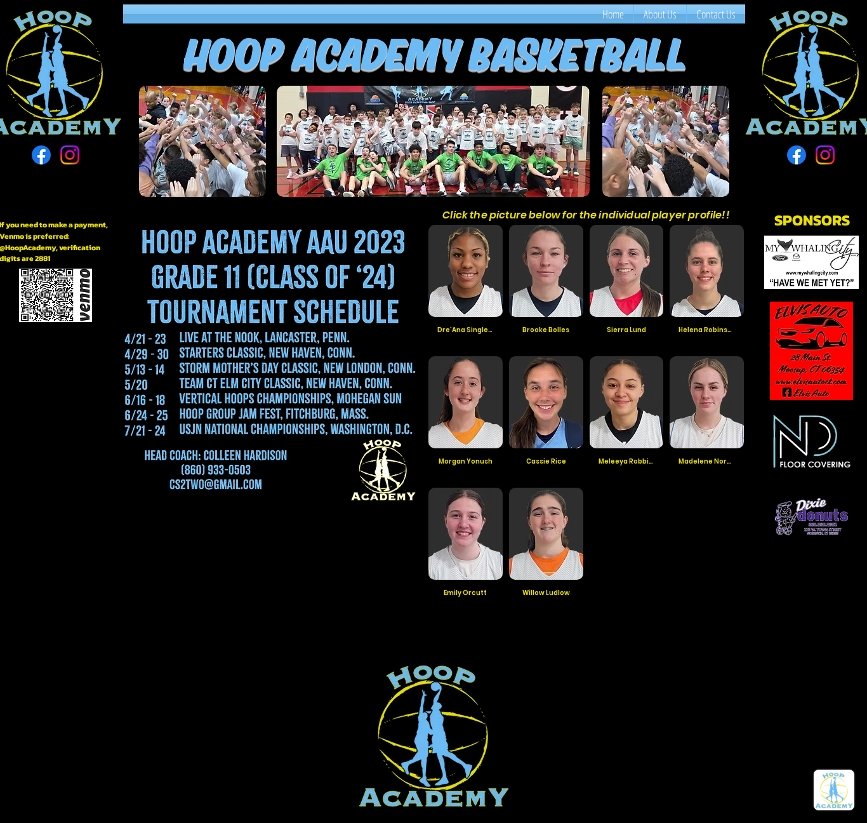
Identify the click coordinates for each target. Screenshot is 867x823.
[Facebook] (41, 155)
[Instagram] (70, 155)
